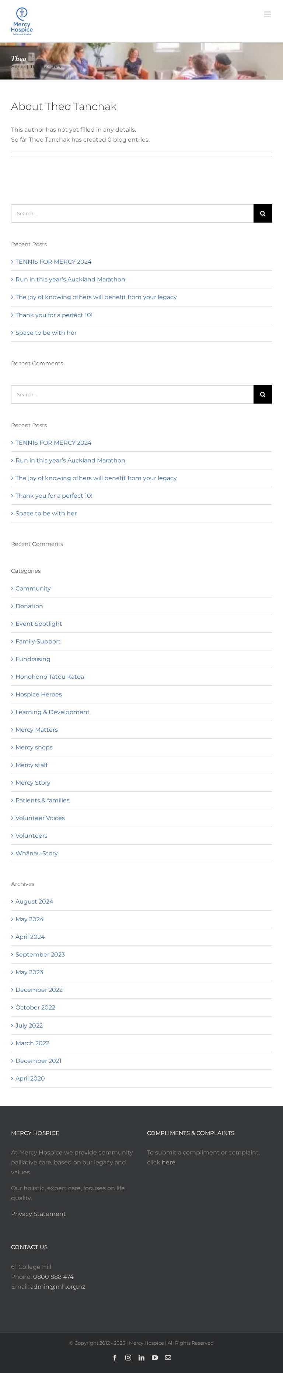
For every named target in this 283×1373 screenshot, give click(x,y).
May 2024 (29, 919)
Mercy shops (34, 747)
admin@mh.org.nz (57, 1286)
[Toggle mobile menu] (268, 14)
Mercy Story (32, 782)
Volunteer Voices (40, 818)
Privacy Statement (38, 1213)
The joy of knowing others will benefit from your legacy (96, 297)
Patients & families (42, 800)
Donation (29, 606)
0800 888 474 (53, 1276)
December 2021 (38, 1060)
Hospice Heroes (38, 694)
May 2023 (29, 972)
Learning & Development (52, 712)
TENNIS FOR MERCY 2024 (53, 261)
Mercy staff (31, 765)
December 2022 (39, 989)
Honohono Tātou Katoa (49, 676)
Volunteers (31, 835)
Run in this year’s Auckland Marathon (70, 279)
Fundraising (32, 659)
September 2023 (40, 954)
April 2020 (30, 1078)
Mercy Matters (36, 729)
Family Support (38, 641)
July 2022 (29, 1025)
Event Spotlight (38, 623)
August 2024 (34, 901)
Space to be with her (46, 332)
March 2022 (32, 1043)
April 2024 (30, 936)
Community (33, 588)
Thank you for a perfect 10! (53, 315)
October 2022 (35, 1007)
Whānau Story (36, 853)
